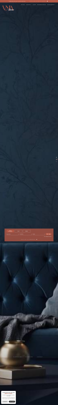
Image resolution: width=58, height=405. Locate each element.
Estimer (26, 231)
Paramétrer (5, 401)
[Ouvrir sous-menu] (31, 5)
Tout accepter (12, 401)
